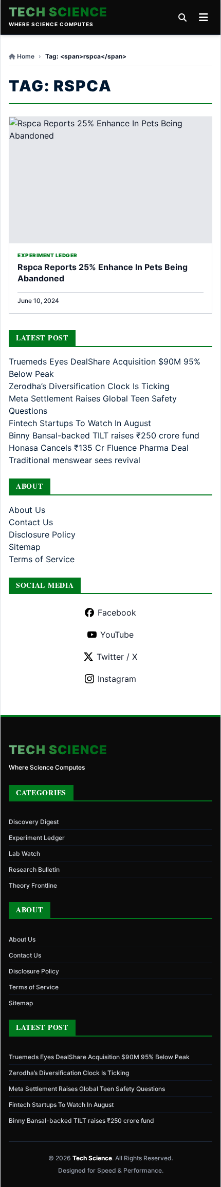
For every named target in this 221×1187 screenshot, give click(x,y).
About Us (27, 510)
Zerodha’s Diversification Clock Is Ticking (89, 386)
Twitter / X (117, 657)
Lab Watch (24, 853)
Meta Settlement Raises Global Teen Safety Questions (87, 1089)
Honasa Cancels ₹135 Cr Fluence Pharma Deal (99, 448)
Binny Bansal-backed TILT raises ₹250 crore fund (104, 435)
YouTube (117, 634)
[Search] (182, 17)
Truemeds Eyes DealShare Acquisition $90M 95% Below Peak (99, 1057)
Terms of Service (42, 559)
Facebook (117, 612)
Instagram (117, 679)
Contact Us (31, 522)
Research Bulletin (34, 869)
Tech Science (58, 12)
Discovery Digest (34, 822)
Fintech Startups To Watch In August (80, 423)
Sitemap (25, 547)
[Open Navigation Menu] (203, 17)
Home (25, 56)
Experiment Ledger (37, 837)
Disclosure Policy (42, 534)
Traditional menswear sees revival (74, 460)
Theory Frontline (33, 885)
